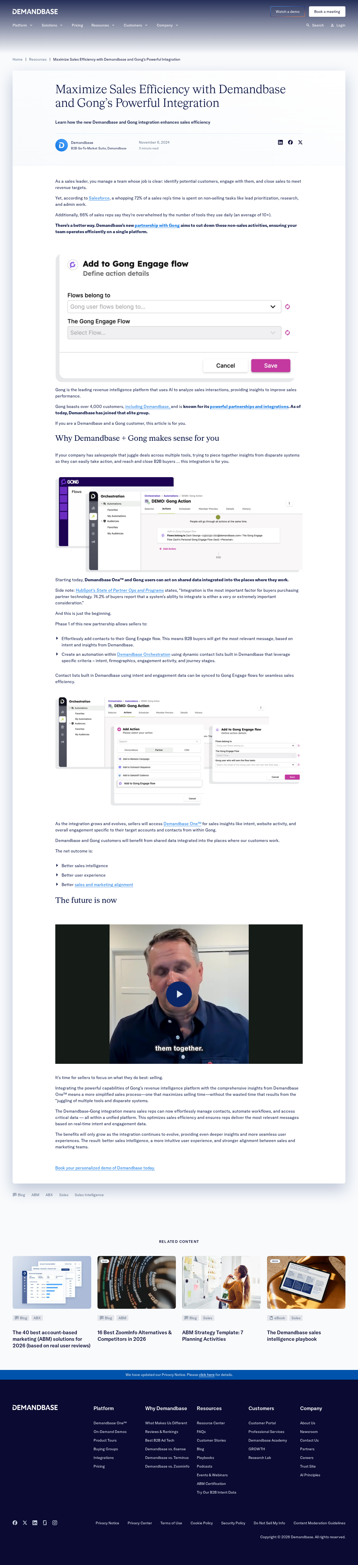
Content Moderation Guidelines (319, 1523)
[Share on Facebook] (290, 142)
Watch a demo (288, 11)
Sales (63, 1194)
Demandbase (82, 142)
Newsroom (309, 1431)
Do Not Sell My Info (269, 1523)
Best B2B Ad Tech (159, 1440)
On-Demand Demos (110, 1431)
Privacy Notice (107, 1523)
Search (318, 25)
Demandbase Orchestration (143, 654)
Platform (20, 25)
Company (165, 25)
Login (341, 25)
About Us (307, 1423)
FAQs (201, 1431)
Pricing (77, 25)
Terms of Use (171, 1523)
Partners (307, 1449)
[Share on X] (300, 142)
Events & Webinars (212, 1475)
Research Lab (259, 1457)
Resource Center (211, 1423)
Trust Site (308, 1466)
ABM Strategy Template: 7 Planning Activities (212, 1335)
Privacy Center (140, 1523)
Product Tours (105, 1440)
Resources (100, 25)
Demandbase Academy (267, 1440)
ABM (35, 1194)
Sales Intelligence (89, 1194)
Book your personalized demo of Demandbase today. (105, 1167)
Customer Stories (211, 1440)
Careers (306, 1457)
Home (18, 59)
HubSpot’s (120, 590)
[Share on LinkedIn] (280, 142)
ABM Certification (211, 1483)
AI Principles (310, 1475)
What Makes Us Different (166, 1423)
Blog (21, 1194)
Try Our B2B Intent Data (216, 1492)
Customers (133, 25)
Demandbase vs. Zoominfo (167, 1466)
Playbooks (205, 1457)
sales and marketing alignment (104, 884)
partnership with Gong (157, 225)
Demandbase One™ (182, 823)
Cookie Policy (202, 1523)
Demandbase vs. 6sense (165, 1449)
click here (207, 1374)
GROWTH (256, 1449)
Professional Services (266, 1431)
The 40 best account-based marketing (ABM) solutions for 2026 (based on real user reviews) (51, 1339)
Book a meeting (327, 11)
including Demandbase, (148, 406)
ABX (49, 1194)
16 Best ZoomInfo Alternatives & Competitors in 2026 (134, 1335)
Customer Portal (262, 1423)
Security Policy (233, 1523)
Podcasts (204, 1466)
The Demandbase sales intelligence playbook (294, 1335)
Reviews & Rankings (161, 1431)
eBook (279, 1318)
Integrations (104, 1457)
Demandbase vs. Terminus (167, 1457)
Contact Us (309, 1440)
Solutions (49, 25)
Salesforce (99, 198)
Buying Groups (106, 1449)
